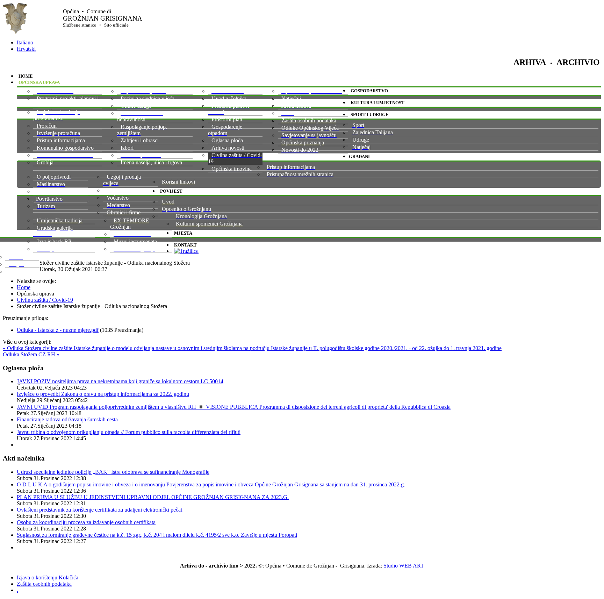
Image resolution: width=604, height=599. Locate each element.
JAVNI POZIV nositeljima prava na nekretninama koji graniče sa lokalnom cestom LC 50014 (120, 381)
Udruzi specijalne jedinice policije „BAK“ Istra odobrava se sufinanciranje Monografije (113, 472)
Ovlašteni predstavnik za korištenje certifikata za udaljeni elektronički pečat (99, 510)
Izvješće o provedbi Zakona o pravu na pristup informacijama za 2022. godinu (103, 394)
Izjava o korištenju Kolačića (47, 577)
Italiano (25, 42)
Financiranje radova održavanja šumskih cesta (67, 419)
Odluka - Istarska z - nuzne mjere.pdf (58, 330)
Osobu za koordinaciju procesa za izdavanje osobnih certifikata (86, 522)
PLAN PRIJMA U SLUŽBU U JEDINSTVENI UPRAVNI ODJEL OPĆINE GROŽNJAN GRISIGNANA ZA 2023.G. (153, 497)
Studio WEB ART (403, 566)
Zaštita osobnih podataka (44, 584)
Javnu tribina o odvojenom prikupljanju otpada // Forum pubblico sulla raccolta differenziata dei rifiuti (128, 432)
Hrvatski (26, 49)
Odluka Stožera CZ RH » (31, 354)
